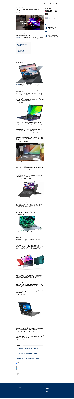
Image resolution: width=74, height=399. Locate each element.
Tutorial (49, 3)
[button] (57, 3)
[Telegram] (30, 368)
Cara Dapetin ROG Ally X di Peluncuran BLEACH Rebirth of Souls (27, 348)
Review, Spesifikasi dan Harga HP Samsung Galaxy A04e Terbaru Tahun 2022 (53, 32)
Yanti (19, 12)
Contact (47, 391)
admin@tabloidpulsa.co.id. (21, 390)
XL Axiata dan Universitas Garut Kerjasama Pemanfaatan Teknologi (28, 358)
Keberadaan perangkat (19, 37)
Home (16, 7)
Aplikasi (45, 3)
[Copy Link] (30, 369)
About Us (47, 388)
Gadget (53, 3)
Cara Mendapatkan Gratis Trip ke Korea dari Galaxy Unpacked (27, 353)
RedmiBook (18, 84)
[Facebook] (30, 364)
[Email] (30, 367)
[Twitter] (30, 365)
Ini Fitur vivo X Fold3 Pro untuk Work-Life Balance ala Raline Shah (53, 14)
